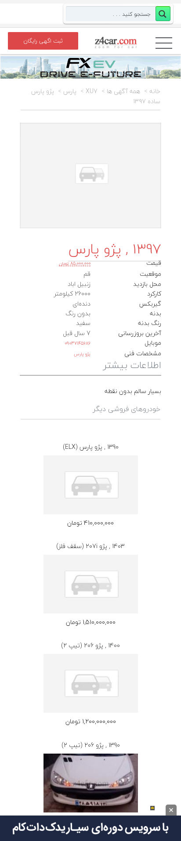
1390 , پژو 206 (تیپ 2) (91, 745)
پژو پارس (82, 353)
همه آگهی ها (123, 91)
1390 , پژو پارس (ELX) (91, 446)
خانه (154, 91)
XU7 (92, 91)
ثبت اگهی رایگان (43, 41)
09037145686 (77, 343)
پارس (69, 91)
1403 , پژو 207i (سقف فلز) (90, 546)
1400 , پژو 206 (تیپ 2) (90, 645)
